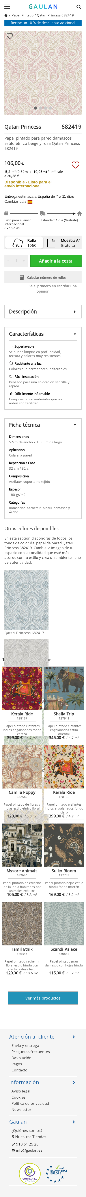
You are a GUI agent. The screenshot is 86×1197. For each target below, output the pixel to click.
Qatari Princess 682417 (24, 633)
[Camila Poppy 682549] (22, 767)
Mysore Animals (22, 870)
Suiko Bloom (64, 870)
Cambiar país (15, 202)
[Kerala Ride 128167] (22, 688)
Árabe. (14, 512)
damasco (61, 508)
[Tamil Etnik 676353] (22, 923)
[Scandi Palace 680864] (64, 923)
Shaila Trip (64, 713)
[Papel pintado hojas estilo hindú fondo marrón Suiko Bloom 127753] (64, 845)
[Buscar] (80, 6)
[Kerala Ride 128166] (64, 767)
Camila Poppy (22, 792)
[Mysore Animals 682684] (22, 845)
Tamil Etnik (22, 949)
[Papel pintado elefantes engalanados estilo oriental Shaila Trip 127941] (64, 688)
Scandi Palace (64, 949)
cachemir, (35, 508)
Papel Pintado (23, 15)
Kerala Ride (22, 713)
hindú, (48, 508)
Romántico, (18, 508)
